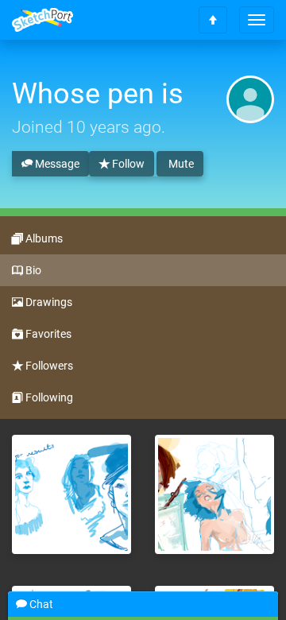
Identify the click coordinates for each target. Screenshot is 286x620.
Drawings (47, 302)
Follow (127, 163)
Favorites (47, 333)
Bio (32, 270)
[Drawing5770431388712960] (71, 494)
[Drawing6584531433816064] (214, 494)
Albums (43, 238)
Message (56, 163)
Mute (180, 163)
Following (48, 397)
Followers (48, 365)
